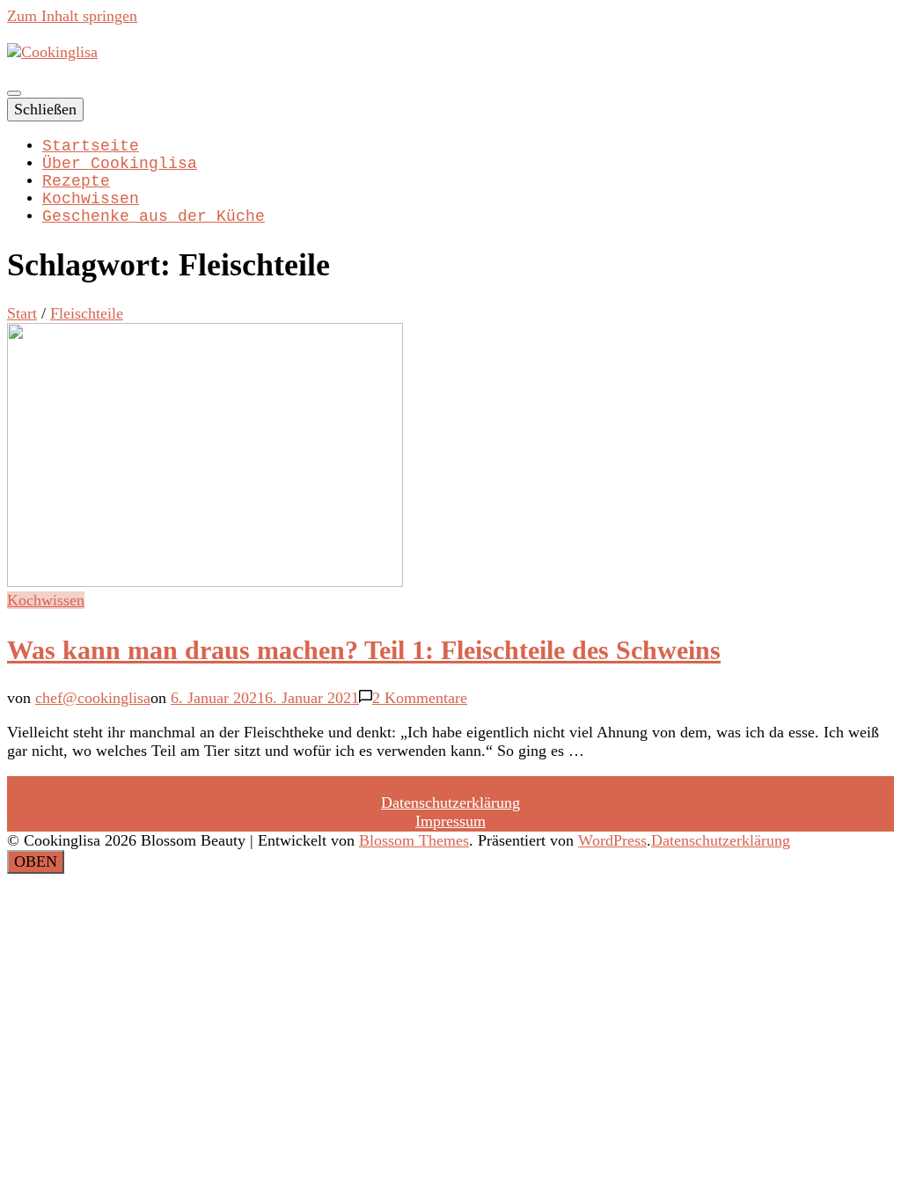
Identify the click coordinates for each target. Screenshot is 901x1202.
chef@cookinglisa (92, 698)
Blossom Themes (414, 840)
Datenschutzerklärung (450, 802)
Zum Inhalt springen (72, 16)
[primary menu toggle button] (14, 93)
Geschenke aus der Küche (153, 216)
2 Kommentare (419, 698)
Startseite (90, 146)
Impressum (450, 821)
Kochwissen (90, 199)
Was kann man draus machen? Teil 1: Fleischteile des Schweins (364, 649)
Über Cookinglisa (119, 163)
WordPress (612, 840)
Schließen (45, 109)
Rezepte (76, 181)
